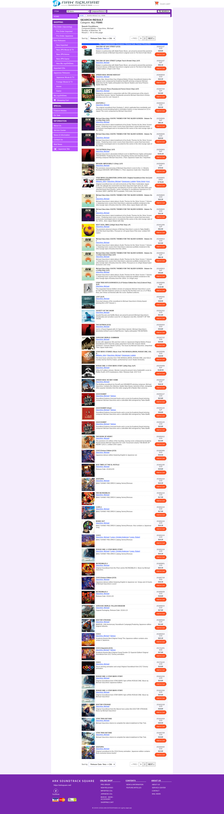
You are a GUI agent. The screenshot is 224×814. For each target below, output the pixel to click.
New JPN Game (62, 59)
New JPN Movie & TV (65, 50)
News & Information (62, 135)
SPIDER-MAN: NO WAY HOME (107, 380)
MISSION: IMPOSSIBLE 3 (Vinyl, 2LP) (109, 164)
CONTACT (155, 791)
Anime (58, 86)
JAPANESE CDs (106, 794)
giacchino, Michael (102, 636)
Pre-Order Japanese (64, 36)
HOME (76, 3)
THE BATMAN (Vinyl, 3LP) (105, 149)
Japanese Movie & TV (65, 77)
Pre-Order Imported (64, 31)
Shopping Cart (63, 100)
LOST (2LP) (100, 297)
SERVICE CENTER (159, 788)
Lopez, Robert (135, 537)
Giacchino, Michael (102, 48)
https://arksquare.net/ (62, 785)
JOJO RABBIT (101, 394)
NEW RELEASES (107, 788)
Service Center (60, 130)
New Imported (62, 45)
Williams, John (101, 181)
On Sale (57, 115)
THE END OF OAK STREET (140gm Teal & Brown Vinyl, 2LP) (118, 61)
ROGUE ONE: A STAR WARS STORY (109, 549)
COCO (98, 535)
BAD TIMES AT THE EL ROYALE (107, 465)
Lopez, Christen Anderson (120, 537)
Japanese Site (64, 149)
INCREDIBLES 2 (102, 563)
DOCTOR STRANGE (103, 620)
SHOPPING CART (107, 802)
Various (113, 396)
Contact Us (58, 140)
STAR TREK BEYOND (104, 719)
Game (58, 91)
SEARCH (165, 11)
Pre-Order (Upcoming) (63, 27)
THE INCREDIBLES (103, 493)
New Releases (59, 40)
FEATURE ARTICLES (133, 788)
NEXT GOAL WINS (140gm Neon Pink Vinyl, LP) (113, 225)
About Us (57, 126)
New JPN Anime (62, 54)
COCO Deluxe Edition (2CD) (106, 451)
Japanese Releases (62, 73)
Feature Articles (60, 111)
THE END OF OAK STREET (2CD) (108, 47)
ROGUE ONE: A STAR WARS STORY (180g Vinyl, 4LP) (115, 366)
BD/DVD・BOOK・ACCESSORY (107, 798)
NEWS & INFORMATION (134, 785)
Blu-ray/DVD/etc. (60, 96)
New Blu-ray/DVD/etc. (65, 63)
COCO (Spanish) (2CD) (104, 648)
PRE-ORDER (105, 785)
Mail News (58, 144)
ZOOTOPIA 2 (100, 103)
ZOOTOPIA (100, 479)
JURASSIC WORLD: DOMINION (107, 337)
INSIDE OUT (100, 521)
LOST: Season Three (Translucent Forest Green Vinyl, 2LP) (117, 89)
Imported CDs (59, 68)
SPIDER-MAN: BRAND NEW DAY (108, 75)
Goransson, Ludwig (129, 181)
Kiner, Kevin (141, 181)
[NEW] (88, 58)
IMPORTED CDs (106, 791)
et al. (148, 181)
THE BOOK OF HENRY (104, 436)
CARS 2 (99, 507)
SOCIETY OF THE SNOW (105, 311)
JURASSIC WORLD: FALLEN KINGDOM (110, 606)
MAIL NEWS (156, 794)
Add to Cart (161, 54)
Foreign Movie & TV (64, 82)
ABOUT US (156, 785)
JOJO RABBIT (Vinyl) (103, 408)
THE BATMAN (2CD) (103, 325)
